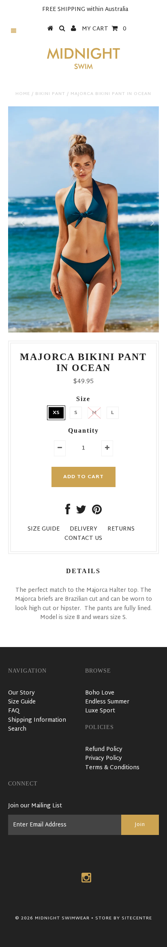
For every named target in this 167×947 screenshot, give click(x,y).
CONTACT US (83, 538)
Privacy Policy (103, 758)
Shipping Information (37, 720)
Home (22, 94)
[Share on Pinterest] (97, 512)
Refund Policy (103, 749)
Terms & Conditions (112, 768)
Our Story (21, 693)
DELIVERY (83, 529)
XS (56, 413)
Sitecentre (137, 918)
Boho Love (99, 693)
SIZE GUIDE (44, 529)
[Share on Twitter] (81, 512)
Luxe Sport (100, 711)
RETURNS (121, 529)
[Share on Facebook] (67, 512)
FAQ (13, 711)
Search (17, 729)
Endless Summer (107, 702)
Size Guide (22, 702)
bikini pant (50, 94)
